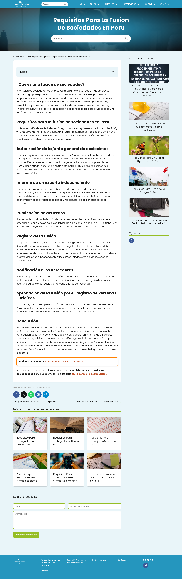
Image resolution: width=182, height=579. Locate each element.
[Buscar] (65, 4)
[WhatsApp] (31, 394)
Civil (80, 4)
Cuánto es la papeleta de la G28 (64, 361)
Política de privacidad (50, 560)
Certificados (129, 4)
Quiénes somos (99, 560)
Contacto (122, 560)
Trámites (109, 4)
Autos (93, 4)
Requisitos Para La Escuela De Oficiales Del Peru (97, 401)
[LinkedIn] (38, 394)
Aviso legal (45, 565)
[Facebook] (16, 394)
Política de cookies (49, 562)
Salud (162, 4)
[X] (24, 394)
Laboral (147, 4)
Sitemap (44, 571)
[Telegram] (46, 394)
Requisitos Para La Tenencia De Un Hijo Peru (35, 401)
